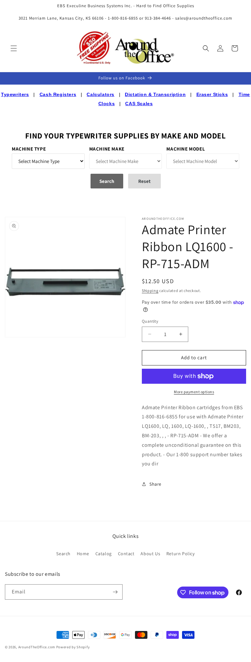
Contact (126, 554)
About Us (150, 554)
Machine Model (185, 149)
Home (83, 554)
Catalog (103, 554)
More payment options (194, 391)
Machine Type (29, 149)
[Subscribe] (115, 592)
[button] (14, 48)
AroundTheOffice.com (36, 647)
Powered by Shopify (73, 647)
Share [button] (155, 484)
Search (63, 554)
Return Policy (180, 554)
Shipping (150, 290)
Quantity (150, 321)
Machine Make (107, 149)
